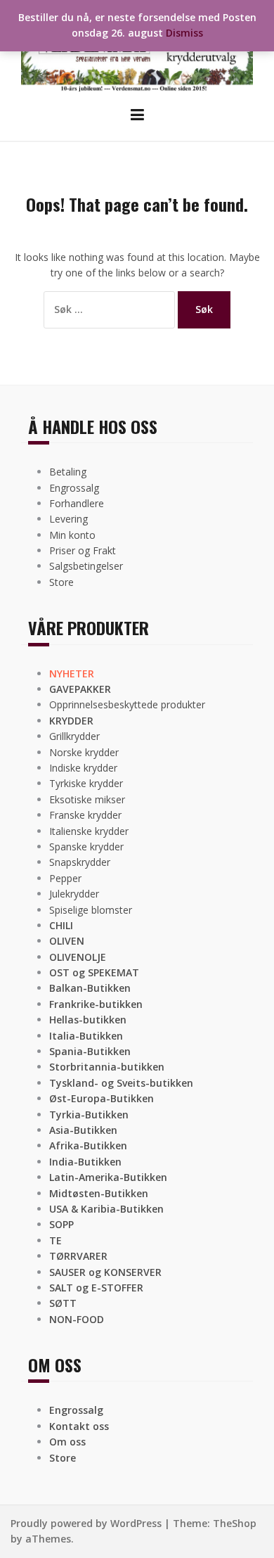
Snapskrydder (79, 862)
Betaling (67, 471)
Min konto (72, 535)
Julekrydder (74, 893)
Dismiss (184, 32)
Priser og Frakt (82, 550)
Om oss (67, 1441)
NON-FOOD (76, 1319)
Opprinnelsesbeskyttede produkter (127, 704)
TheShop (234, 1523)
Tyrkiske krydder (86, 783)
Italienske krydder (89, 831)
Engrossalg (74, 487)
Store (61, 582)
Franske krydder (85, 815)
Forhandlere (76, 503)
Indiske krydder (83, 767)
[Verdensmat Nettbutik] (137, 51)
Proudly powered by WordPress (86, 1523)
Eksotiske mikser (87, 799)
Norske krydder (84, 752)
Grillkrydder (74, 736)
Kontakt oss (79, 1426)
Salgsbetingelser (86, 566)
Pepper (65, 878)
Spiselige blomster (90, 910)
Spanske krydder (86, 846)
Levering (68, 518)
